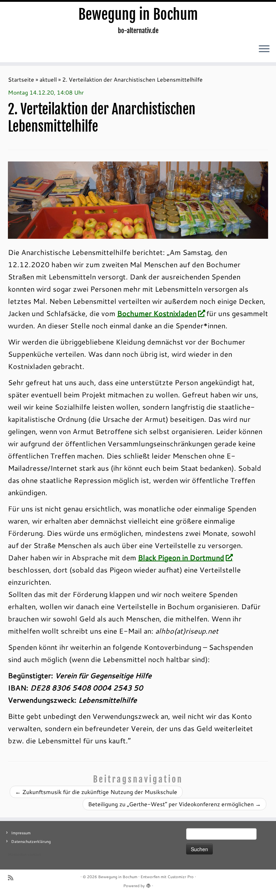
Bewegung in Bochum (138, 14)
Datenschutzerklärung (31, 841)
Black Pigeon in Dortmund (181, 557)
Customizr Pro (180, 877)
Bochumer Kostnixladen (157, 313)
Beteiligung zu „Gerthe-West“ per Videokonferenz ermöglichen (174, 804)
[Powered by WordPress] (148, 884)
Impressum (21, 833)
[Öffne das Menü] (264, 49)
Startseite (21, 79)
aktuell (48, 79)
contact (34, 854)
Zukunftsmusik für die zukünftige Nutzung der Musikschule (96, 792)
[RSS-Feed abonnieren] (13, 877)
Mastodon (17, 854)
